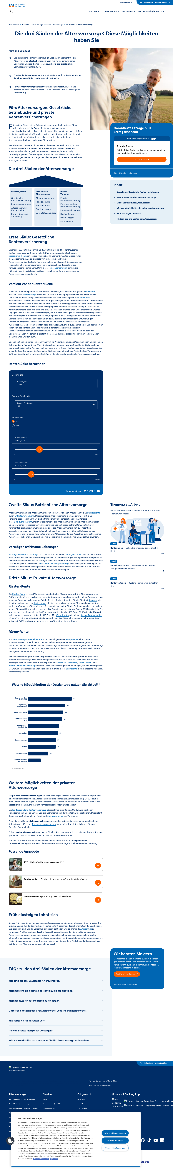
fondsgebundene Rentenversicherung (30, 810)
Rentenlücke (84, 297)
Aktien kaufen (85, 662)
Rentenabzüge (29, 294)
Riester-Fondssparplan (91, 615)
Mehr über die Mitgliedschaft (100, 1085)
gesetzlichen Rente (18, 256)
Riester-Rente (18, 594)
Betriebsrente (93, 512)
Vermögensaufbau (73, 554)
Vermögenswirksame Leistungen (24, 554)
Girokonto (81, 1099)
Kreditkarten (82, 1104)
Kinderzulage (40, 603)
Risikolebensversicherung (44, 824)
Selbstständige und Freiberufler (27, 639)
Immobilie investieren (67, 662)
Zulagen (93, 600)
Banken (46, 1099)
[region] (76, 1139)
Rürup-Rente (72, 639)
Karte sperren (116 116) (52, 1104)
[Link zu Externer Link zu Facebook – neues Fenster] (143, 1140)
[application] (56, 727)
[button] (142, 159)
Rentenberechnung (58, 268)
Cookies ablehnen (115, 1140)
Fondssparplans (45, 563)
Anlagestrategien (55, 816)
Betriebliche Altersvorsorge (19, 1104)
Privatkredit (82, 1108)
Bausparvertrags (61, 563)
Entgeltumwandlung (24, 516)
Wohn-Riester (62, 615)
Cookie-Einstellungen (115, 1148)
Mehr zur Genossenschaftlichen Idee (103, 1081)
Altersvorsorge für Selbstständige (22, 1099)
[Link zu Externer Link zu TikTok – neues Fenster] (149, 1140)
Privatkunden (125, 2)
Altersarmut (86, 929)
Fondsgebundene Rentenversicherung (23, 1108)
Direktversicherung (23, 522)
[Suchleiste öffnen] (12, 11)
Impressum (54, 1159)
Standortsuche (48, 1108)
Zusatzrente (71, 668)
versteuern (90, 291)
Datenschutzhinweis (41, 1159)
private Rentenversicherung (22, 665)
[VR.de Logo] (20, 5)
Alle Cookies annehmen (115, 1133)
